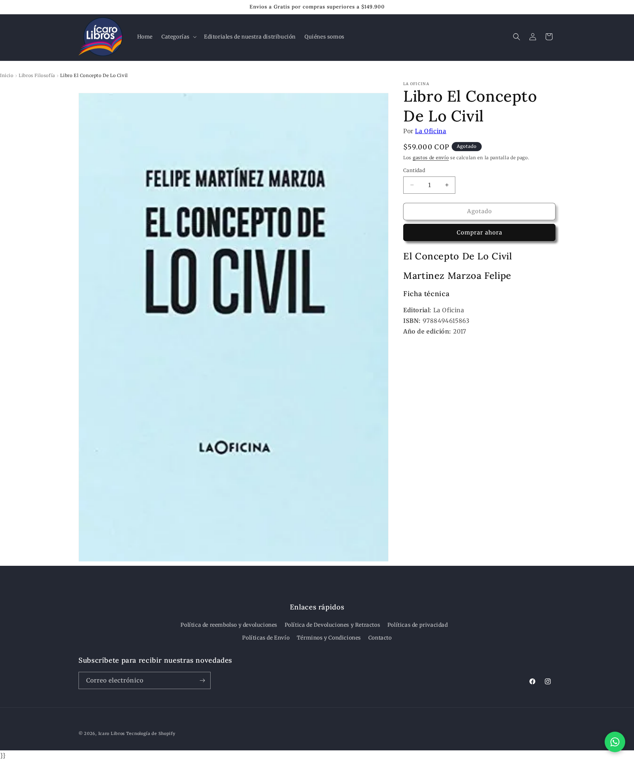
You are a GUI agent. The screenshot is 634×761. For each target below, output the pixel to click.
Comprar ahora (479, 232)
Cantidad (414, 170)
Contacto (380, 637)
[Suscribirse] (202, 680)
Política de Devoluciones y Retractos (332, 625)
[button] (178, 36)
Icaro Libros (111, 733)
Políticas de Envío (265, 637)
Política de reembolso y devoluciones (229, 625)
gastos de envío (431, 157)
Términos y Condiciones (329, 637)
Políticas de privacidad (417, 625)
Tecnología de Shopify (150, 733)
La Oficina (430, 131)
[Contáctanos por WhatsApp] (615, 742)
